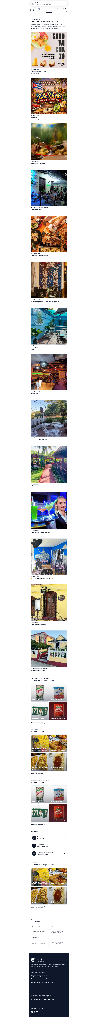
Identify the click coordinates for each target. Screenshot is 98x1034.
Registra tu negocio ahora (39, 976)
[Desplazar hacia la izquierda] (32, 10)
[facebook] (35, 1012)
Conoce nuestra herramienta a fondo (42, 982)
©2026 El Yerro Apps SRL (37, 1009)
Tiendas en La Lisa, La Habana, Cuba (58, 937)
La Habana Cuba (35, 937)
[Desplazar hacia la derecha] (66, 10)
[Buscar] (65, 3)
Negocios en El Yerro (36, 926)
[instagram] (32, 1012)
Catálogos (53, 926)
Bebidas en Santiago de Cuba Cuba (38, 932)
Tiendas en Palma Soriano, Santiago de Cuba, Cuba (57, 932)
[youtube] (37, 1012)
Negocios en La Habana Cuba (38, 943)
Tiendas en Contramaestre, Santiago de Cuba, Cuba (57, 943)
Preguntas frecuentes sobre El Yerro (42, 999)
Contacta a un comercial (39, 979)
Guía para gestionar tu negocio (41, 995)
